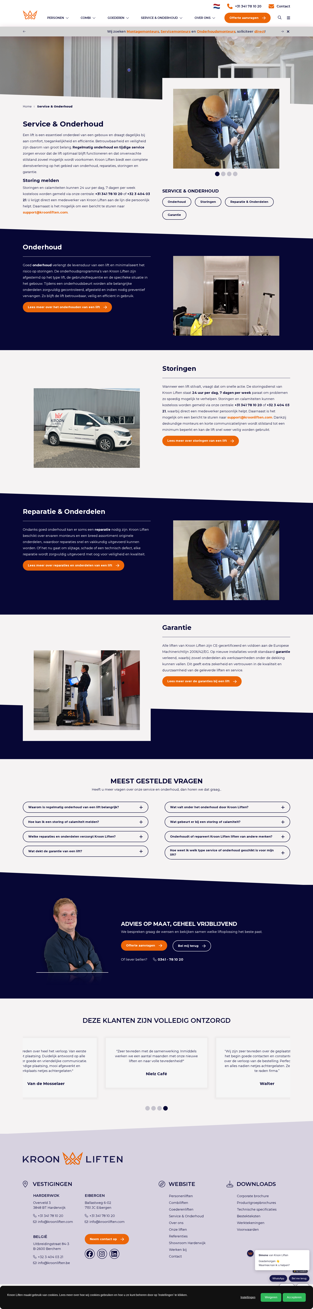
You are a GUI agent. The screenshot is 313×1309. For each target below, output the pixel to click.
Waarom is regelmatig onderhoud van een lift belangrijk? (73, 807)
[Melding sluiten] (288, 31)
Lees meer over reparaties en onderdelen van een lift (70, 565)
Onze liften (178, 1230)
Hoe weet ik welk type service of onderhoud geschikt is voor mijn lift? (222, 852)
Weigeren (271, 1297)
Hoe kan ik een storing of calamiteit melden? (63, 822)
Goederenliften (181, 1209)
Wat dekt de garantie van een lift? (55, 851)
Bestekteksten (248, 1216)
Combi (86, 18)
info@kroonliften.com (55, 1222)
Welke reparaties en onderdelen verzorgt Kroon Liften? (72, 836)
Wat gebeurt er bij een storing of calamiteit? (205, 822)
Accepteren (294, 1297)
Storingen (208, 202)
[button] (282, 31)
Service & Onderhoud (159, 18)
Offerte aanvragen (243, 18)
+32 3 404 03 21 (50, 1257)
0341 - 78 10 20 (170, 960)
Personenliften (181, 1196)
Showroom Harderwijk (187, 1243)
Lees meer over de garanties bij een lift (198, 681)
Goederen (116, 18)
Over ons (203, 18)
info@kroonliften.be (54, 1263)
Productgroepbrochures (256, 1203)
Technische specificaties (257, 1209)
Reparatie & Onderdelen (249, 202)
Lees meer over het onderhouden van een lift (64, 307)
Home (27, 106)
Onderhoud (177, 202)
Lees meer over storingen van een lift (197, 440)
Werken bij (178, 1250)
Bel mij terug (188, 946)
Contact (283, 6)
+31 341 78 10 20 (248, 6)
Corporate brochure (253, 1196)
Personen (55, 18)
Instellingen (248, 1297)
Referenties (178, 1236)
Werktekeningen (250, 1223)
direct (226, 32)
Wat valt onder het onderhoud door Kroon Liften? (209, 807)
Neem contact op (103, 1239)
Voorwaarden (248, 1230)
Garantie (174, 215)
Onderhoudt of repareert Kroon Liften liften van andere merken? (221, 836)
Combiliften (178, 1203)
